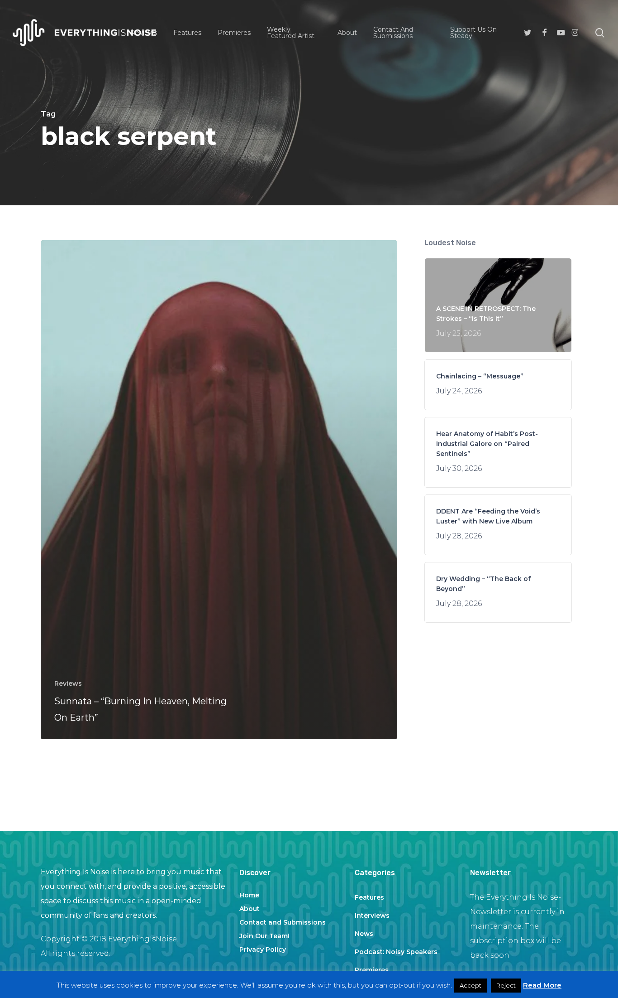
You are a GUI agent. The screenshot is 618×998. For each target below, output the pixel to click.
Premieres (372, 970)
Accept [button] (470, 985)
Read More (542, 985)
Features (369, 897)
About (249, 909)
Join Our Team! (264, 936)
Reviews (68, 683)
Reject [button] (506, 985)
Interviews (372, 915)
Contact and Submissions (282, 922)
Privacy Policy (262, 949)
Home (249, 895)
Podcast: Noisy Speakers (396, 952)
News (364, 934)
